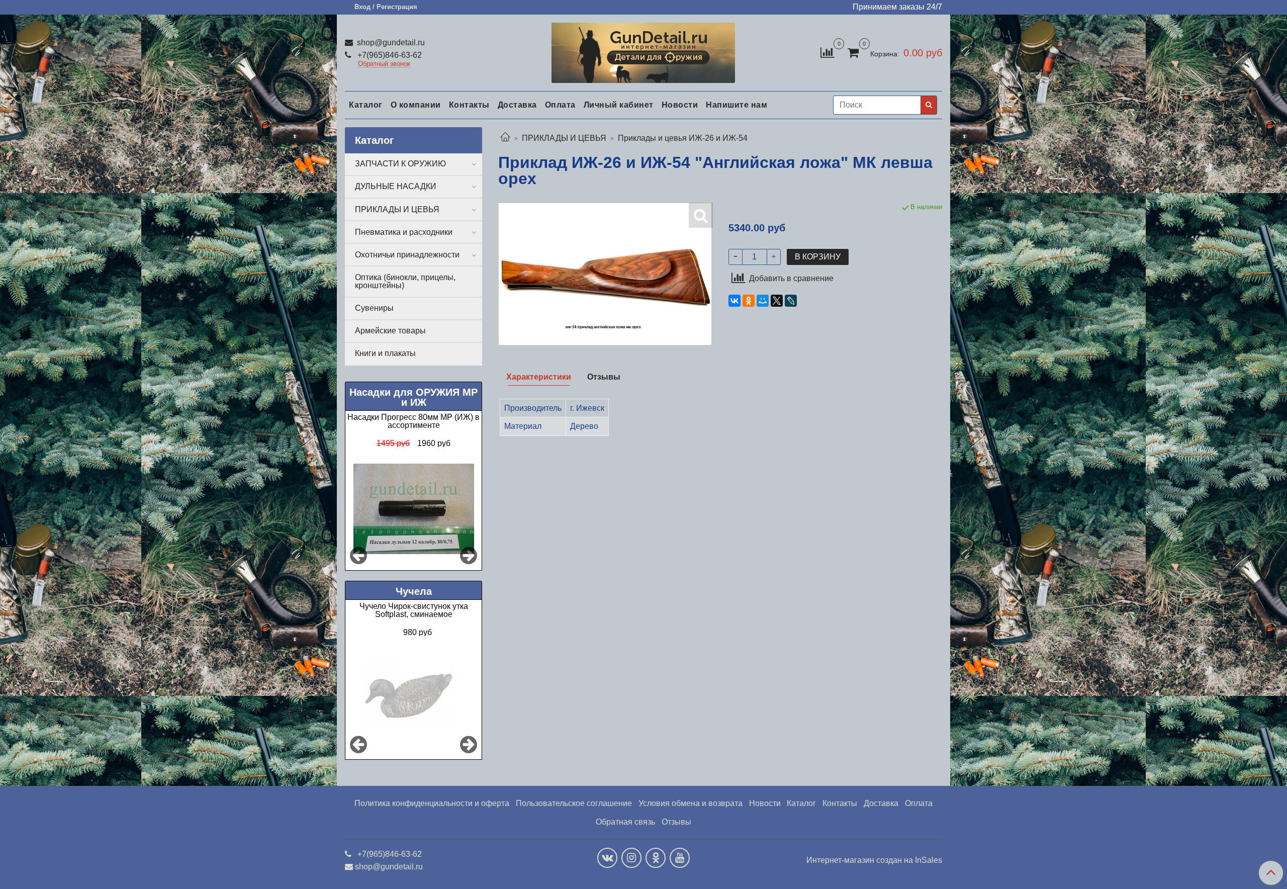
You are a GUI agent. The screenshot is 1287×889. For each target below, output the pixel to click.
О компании (416, 105)
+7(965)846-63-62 (388, 55)
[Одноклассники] (749, 301)
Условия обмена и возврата (690, 803)
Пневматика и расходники (403, 232)
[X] (777, 301)
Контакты (469, 105)
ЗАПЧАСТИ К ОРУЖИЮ (400, 163)
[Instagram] (631, 858)
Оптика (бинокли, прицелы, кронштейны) (405, 281)
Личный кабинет (619, 105)
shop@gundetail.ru (390, 42)
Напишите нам (736, 105)
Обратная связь (625, 822)
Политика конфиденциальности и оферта (431, 803)
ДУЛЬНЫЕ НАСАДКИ (395, 186)
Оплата (560, 105)
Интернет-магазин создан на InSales (874, 860)
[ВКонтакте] (734, 301)
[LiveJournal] (791, 301)
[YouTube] (680, 858)
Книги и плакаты (385, 353)
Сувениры (374, 308)
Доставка (517, 105)
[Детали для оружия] (643, 50)
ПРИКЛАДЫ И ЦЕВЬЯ (564, 138)
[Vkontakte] (607, 858)
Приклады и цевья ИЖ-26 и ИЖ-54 (683, 138)
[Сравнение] (827, 52)
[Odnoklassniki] (656, 858)
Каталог (366, 105)
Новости (680, 105)
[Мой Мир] (763, 301)
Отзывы (676, 822)
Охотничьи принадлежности (407, 254)
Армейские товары (390, 330)
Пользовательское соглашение (574, 803)
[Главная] (505, 138)
